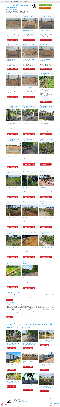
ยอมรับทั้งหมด (56, 403)
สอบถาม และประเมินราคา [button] (12, 40)
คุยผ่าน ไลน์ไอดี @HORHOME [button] (45, 5)
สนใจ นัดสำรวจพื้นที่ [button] (11, 348)
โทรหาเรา (25, 1)
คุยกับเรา (21, 1)
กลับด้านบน (51, 398)
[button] (34, 6)
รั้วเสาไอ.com (26, 401)
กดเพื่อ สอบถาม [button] (9, 299)
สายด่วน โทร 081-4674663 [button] (45, 7)
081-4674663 (20, 400)
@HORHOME (19, 399)
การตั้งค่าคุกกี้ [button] (51, 403)
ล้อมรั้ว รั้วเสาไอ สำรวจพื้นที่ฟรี (13, 1)
